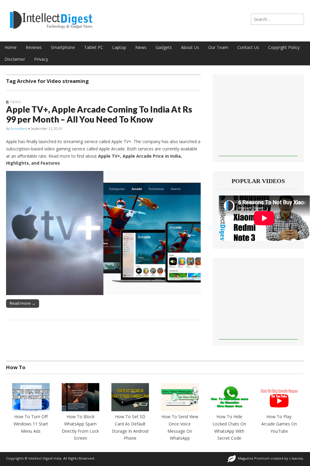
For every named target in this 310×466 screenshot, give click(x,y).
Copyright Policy (284, 47)
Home (11, 47)
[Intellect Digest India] (51, 16)
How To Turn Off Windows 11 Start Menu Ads (31, 424)
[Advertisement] (258, 118)
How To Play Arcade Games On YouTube (279, 424)
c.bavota (296, 458)
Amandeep (18, 128)
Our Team (218, 47)
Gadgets (164, 47)
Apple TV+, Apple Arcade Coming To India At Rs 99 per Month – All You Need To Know (99, 114)
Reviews (34, 47)
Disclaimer (15, 59)
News (141, 47)
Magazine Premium (254, 458)
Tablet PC (93, 47)
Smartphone (63, 47)
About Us (190, 47)
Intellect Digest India (44, 458)
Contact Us (248, 47)
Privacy (41, 59)
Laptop (119, 47)
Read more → (22, 303)
